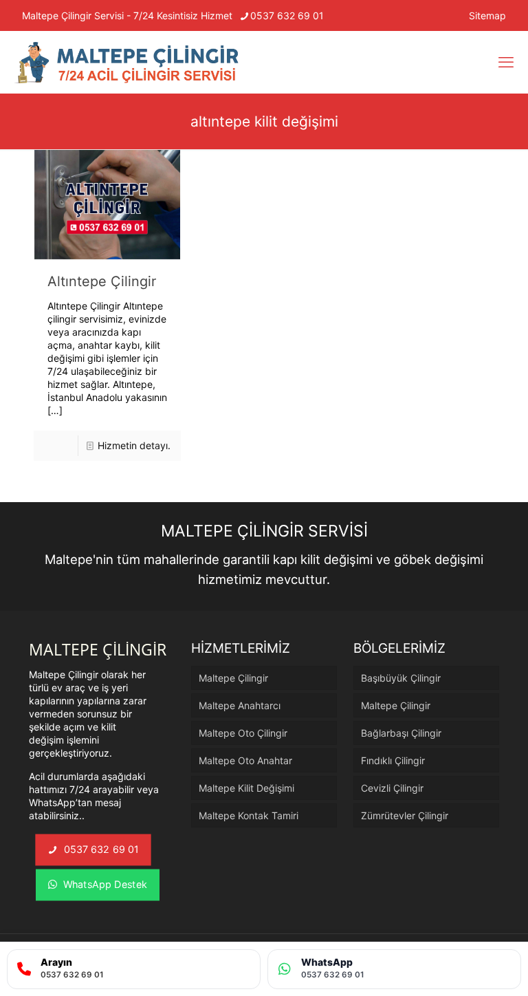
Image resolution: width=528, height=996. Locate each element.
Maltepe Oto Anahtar (245, 760)
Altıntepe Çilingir (101, 281)
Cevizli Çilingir (392, 788)
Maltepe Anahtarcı (239, 705)
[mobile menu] (506, 62)
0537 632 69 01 (287, 15)
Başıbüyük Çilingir (401, 678)
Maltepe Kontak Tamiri (248, 815)
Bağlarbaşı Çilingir (401, 733)
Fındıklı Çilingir (393, 760)
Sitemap (487, 15)
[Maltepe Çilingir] (127, 62)
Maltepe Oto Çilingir (243, 733)
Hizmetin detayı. (134, 445)
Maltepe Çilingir (233, 678)
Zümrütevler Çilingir (404, 815)
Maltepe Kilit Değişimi (246, 788)
